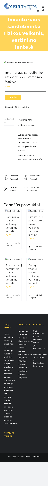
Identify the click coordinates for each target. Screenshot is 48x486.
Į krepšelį (13, 97)
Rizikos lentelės (22, 107)
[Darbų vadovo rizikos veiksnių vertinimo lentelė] (35, 259)
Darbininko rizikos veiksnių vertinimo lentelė (12, 224)
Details (17, 243)
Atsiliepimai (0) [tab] (9, 121)
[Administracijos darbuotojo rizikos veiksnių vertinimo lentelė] (12, 259)
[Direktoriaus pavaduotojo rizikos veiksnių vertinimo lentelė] (35, 211)
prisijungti (37, 159)
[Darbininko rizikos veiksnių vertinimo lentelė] (12, 211)
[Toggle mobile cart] (38, 11)
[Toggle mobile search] (43, 10)
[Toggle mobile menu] (43, 7)
